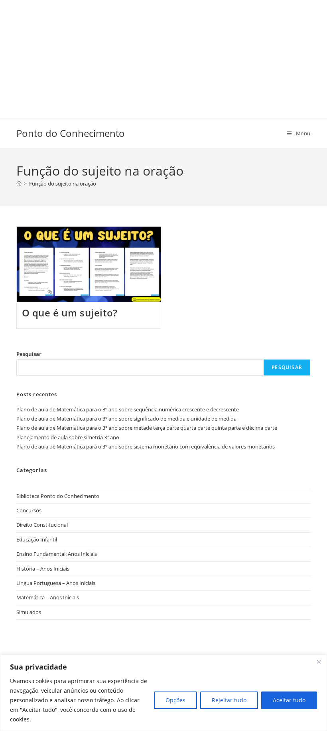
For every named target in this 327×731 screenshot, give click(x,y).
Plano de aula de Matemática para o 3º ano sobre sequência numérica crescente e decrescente (127, 409)
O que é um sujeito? (70, 312)
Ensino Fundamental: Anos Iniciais (56, 553)
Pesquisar (28, 354)
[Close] (318, 661)
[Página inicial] (19, 183)
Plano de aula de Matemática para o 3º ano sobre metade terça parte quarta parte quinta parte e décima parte (146, 427)
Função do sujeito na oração (62, 183)
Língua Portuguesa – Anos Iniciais (55, 583)
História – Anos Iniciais (42, 568)
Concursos (28, 510)
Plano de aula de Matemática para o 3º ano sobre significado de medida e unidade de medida (126, 418)
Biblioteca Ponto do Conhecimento (57, 496)
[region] (163, 693)
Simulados (28, 612)
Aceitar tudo (289, 700)
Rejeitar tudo (229, 700)
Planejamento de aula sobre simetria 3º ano (67, 437)
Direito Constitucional (42, 524)
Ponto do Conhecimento (70, 133)
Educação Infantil (36, 539)
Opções (175, 700)
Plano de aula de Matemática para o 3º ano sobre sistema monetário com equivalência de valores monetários (145, 446)
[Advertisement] (163, 56)
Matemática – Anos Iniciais (47, 597)
